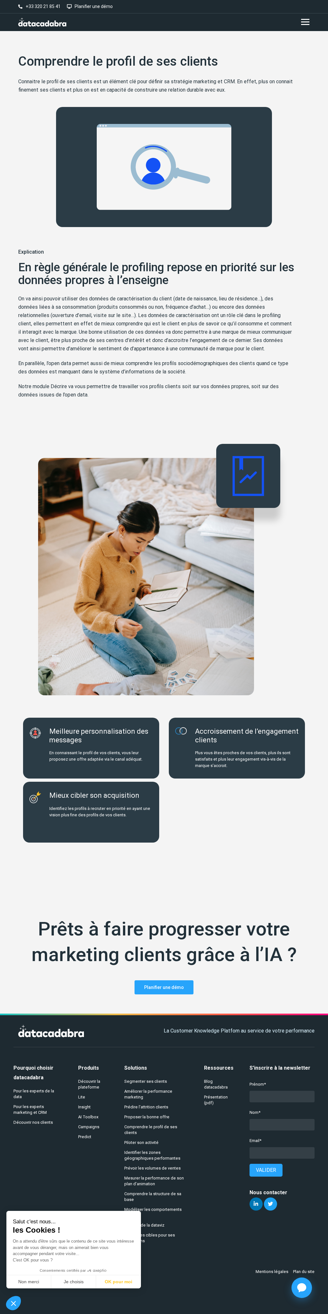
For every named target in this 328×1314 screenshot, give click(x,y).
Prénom (257, 1084)
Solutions (135, 1068)
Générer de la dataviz (144, 1225)
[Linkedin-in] (256, 1204)
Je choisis (74, 1281)
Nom (254, 1112)
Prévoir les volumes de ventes (152, 1168)
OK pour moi (118, 1281)
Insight (84, 1107)
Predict (84, 1136)
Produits (88, 1068)
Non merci (28, 1281)
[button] (13, 1303)
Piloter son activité (141, 1142)
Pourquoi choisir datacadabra (33, 1073)
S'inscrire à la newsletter (280, 1068)
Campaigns (88, 1126)
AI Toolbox (88, 1116)
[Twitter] (270, 1204)
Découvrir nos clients (33, 1122)
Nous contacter (268, 1192)
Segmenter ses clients (145, 1081)
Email (254, 1140)
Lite (81, 1097)
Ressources (219, 1068)
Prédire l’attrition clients (146, 1107)
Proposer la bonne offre (146, 1116)
